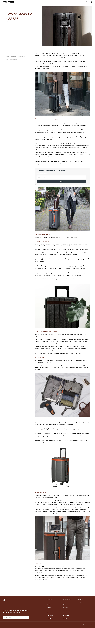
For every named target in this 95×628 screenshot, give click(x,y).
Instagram (80, 602)
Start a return (65, 612)
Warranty (65, 618)
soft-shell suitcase (49, 346)
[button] (91, 2)
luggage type (38, 149)
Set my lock (65, 607)
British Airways (45, 260)
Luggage (68, 1)
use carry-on (58, 130)
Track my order (66, 615)
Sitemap (49, 618)
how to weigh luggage (53, 513)
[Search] (86, 2)
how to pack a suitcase (61, 365)
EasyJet (41, 253)
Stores (49, 604)
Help (64, 604)
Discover (81, 1)
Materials (49, 610)
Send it (61, 181)
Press (49, 612)
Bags (72, 1)
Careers (49, 607)
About (49, 602)
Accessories (76, 1)
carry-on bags (59, 129)
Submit (26, 617)
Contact (64, 602)
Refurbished (50, 615)
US (89, 2)
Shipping (64, 610)
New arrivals (63, 1)
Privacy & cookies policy (87, 624)
